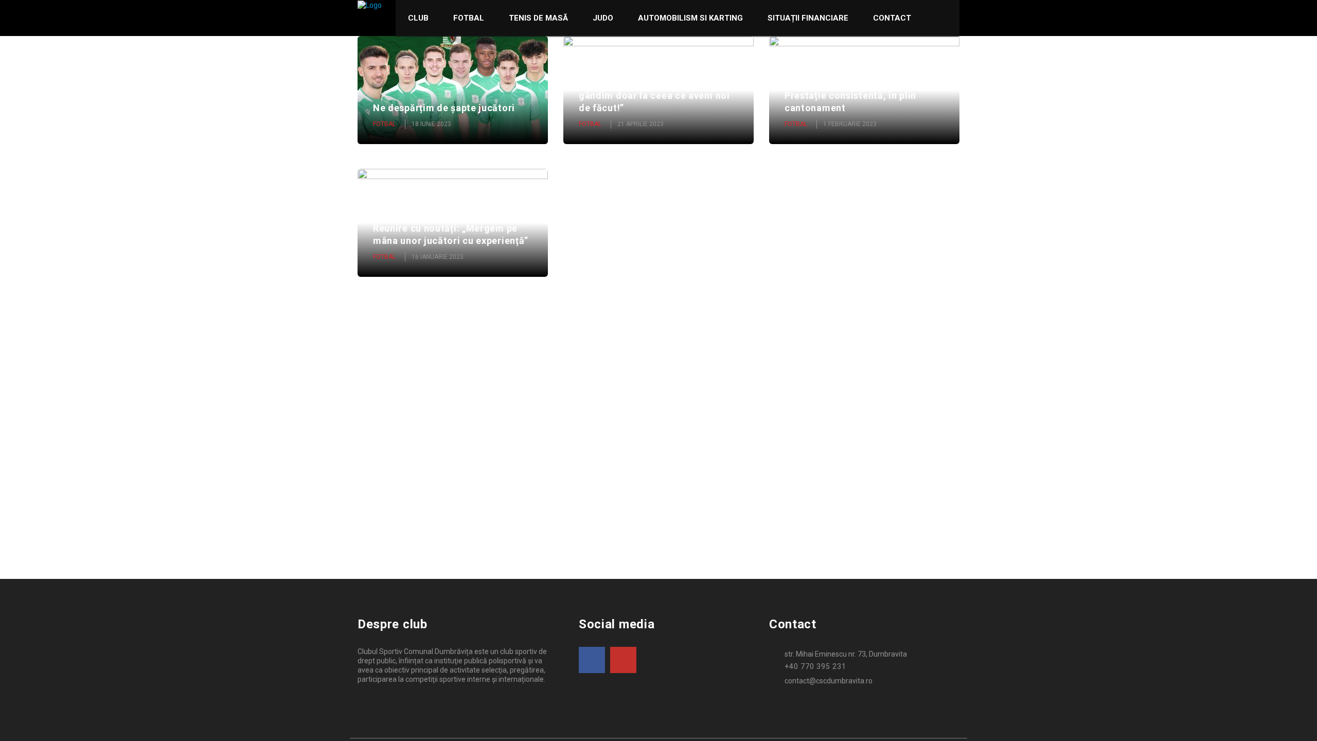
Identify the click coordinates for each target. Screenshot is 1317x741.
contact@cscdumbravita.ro (829, 681)
